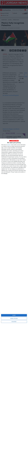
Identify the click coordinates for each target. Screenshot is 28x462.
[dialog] (14, 300)
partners (9, 144)
